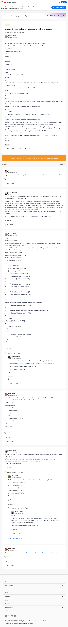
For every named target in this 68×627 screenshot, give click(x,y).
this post (50, 216)
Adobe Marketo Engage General (33, 6)
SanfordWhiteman (12, 192)
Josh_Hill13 (11, 170)
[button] (58, 7)
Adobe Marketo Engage (20, 6)
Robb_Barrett (11, 393)
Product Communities (9, 6)
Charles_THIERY (12, 35)
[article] (33, 177)
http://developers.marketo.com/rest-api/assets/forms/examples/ (41, 553)
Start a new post (45, 158)
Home (2, 6)
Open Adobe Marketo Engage (54, 16)
